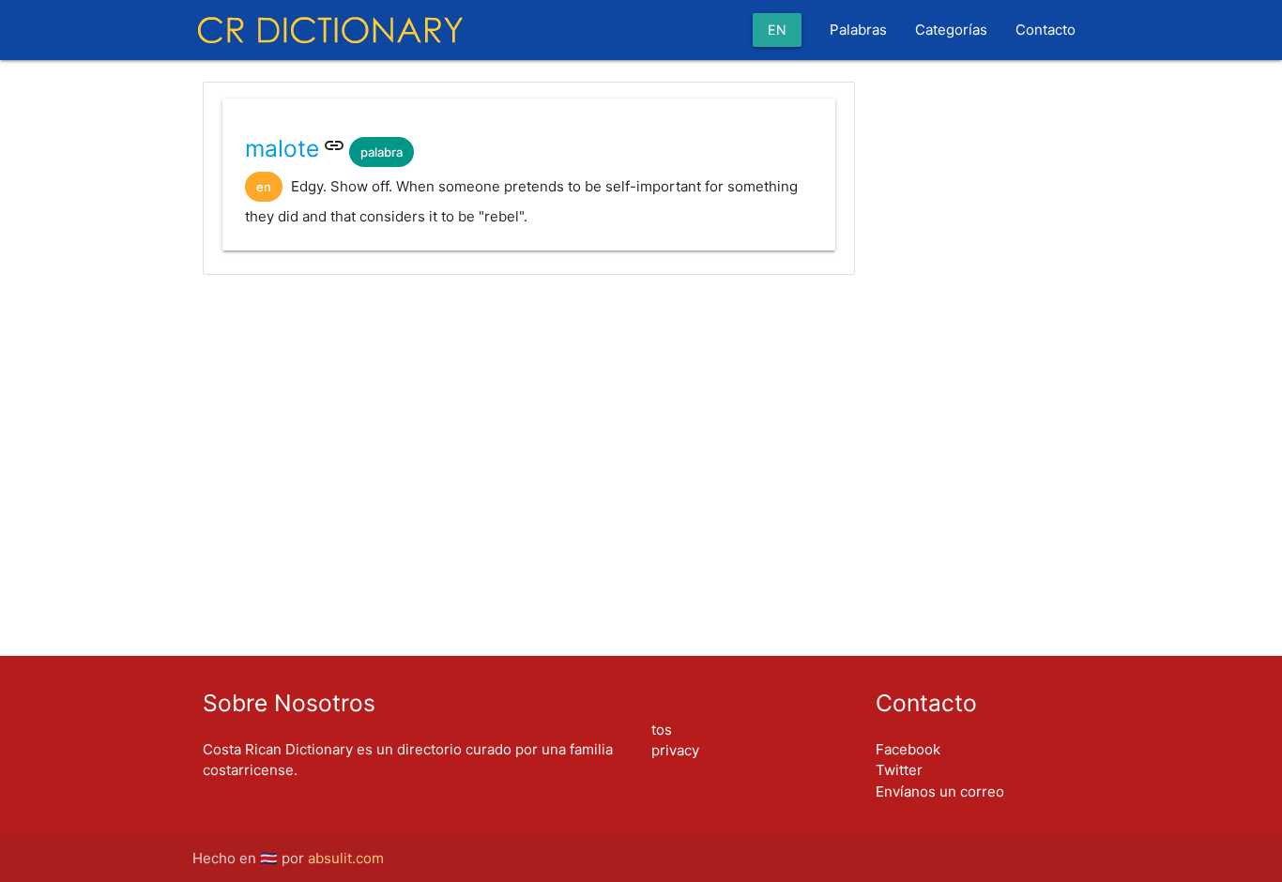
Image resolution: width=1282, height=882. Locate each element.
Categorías (951, 29)
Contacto (1045, 29)
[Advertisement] (529, 349)
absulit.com (346, 858)
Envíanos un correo (940, 791)
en (777, 30)
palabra (381, 152)
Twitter (899, 770)
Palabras (858, 29)
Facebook (908, 749)
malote (282, 148)
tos (661, 729)
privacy (675, 750)
